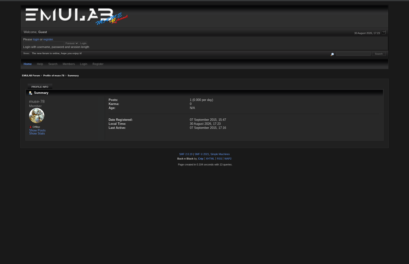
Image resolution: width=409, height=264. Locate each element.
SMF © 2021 (202, 154)
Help (40, 63)
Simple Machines (220, 154)
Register (98, 63)
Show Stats (37, 133)
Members (69, 63)
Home (28, 63)
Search (53, 63)
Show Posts (37, 130)
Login (83, 63)
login (36, 39)
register (48, 39)
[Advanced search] (332, 53)
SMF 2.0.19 (185, 154)
